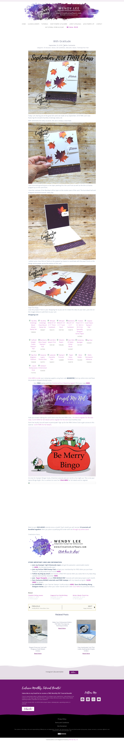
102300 (79, 360)
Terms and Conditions (62, 722)
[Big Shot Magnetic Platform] (33, 357)
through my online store (80, 529)
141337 (79, 345)
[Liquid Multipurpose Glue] (33, 368)
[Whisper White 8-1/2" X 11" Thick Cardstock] (52, 324)
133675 (70, 330)
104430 (42, 371)
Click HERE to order (34, 378)
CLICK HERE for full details (42, 425)
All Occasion (47, 47)
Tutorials (45, 24)
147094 (33, 351)
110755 (33, 373)
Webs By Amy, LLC (73, 739)
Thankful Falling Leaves (35, 595)
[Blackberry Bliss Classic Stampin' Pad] (42, 343)
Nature (74, 47)
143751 (42, 362)
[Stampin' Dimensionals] (42, 367)
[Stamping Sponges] (79, 341)
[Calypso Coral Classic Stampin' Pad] (89, 324)
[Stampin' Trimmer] (61, 356)
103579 (70, 362)
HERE (88, 383)
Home (24, 24)
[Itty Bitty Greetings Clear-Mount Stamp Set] (42, 324)
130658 (33, 362)
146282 (61, 345)
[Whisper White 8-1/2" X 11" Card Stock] (61, 324)
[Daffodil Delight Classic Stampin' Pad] (33, 344)
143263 (89, 343)
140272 (51, 330)
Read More (38, 653)
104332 (89, 362)
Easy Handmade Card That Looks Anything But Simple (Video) (86, 649)
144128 (51, 345)
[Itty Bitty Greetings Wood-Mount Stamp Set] (33, 325)
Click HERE (64, 480)
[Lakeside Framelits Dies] (52, 357)
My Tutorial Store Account (54, 27)
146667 (42, 330)
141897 (70, 349)
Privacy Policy (62, 719)
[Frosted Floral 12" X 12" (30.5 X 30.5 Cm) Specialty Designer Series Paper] (79, 327)
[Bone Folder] (79, 356)
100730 (61, 330)
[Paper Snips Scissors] (70, 357)
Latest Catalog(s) (75, 24)
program (63, 383)
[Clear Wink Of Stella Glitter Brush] (70, 343)
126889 (61, 360)
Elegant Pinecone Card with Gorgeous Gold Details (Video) (38, 649)
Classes (54, 47)
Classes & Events (33, 24)
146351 (51, 362)
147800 (79, 336)
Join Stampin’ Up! (88, 24)
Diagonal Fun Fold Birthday (59, 595)
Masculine (69, 47)
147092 (42, 349)
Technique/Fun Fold (82, 47)
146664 (33, 332)
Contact (99, 24)
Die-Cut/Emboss (60, 47)
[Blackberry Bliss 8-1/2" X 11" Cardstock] (70, 324)
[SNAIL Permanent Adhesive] (89, 357)
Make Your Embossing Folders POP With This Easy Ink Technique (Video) (62, 624)
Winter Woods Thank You (80, 595)
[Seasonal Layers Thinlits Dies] (42, 357)
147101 (89, 330)
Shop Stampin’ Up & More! (58, 24)
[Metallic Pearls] (61, 341)
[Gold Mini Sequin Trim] (52, 341)
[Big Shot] (89, 340)
